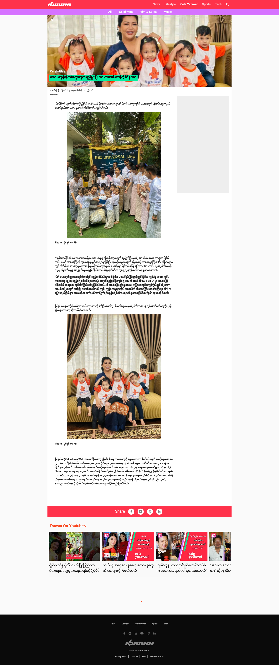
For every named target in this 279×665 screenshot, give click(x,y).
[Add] (131, 512)
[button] (131, 511)
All (110, 12)
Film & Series (148, 12)
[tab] (110, 12)
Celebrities (126, 12)
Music (168, 12)
